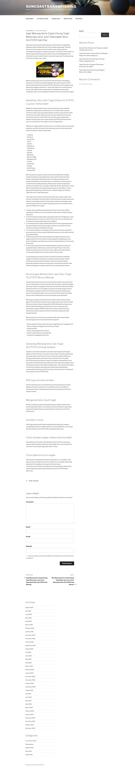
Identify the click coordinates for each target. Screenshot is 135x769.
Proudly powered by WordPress (34, 764)
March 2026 (29, 624)
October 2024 (29, 683)
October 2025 (29, 642)
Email (28, 536)
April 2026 (28, 621)
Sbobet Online (68, 18)
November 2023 (30, 721)
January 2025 (29, 673)
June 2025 (28, 656)
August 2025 (29, 649)
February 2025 (29, 669)
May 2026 (28, 618)
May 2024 (28, 700)
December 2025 (30, 635)
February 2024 (29, 711)
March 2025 (29, 666)
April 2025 (28, 662)
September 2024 (30, 687)
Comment (30, 502)
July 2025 (28, 652)
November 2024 (30, 680)
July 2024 (28, 693)
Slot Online (79, 18)
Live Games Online (42, 18)
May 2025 (28, 659)
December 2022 (30, 728)
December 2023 (30, 718)
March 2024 (29, 707)
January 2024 (29, 714)
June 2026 (28, 614)
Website (29, 546)
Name (28, 527)
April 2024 (28, 704)
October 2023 (29, 725)
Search (81, 31)
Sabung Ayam (56, 18)
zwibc (44, 30)
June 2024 (28, 697)
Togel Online (29, 18)
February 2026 (29, 628)
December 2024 (30, 676)
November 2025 (30, 638)
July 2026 (28, 611)
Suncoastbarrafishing (51, 6)
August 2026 (29, 607)
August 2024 (29, 690)
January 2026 (29, 631)
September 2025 (30, 645)
